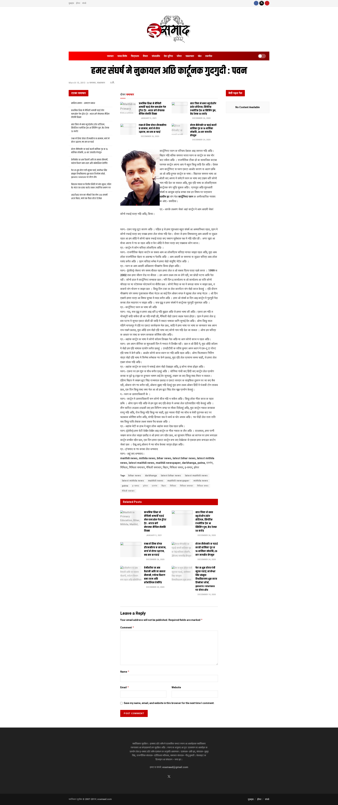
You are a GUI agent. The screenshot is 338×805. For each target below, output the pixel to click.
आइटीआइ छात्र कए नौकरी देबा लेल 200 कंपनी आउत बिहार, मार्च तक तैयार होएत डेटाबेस (89, 196)
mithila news (200, 480)
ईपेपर (78, 3)
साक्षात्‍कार (190, 56)
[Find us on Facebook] (256, 3)
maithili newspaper (178, 480)
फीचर (179, 56)
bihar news (134, 475)
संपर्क (84, 3)
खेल (199, 56)
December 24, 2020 (201, 140)
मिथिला (173, 486)
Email (124, 687)
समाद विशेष (122, 56)
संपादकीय (156, 56)
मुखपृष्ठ (71, 3)
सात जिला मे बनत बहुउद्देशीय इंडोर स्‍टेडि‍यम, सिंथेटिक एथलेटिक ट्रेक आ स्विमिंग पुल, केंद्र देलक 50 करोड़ (203, 109)
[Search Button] (218, 56)
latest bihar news (171, 475)
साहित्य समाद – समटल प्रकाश (83, 103)
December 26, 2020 (201, 118)
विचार (145, 56)
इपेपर (145, 486)
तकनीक (208, 56)
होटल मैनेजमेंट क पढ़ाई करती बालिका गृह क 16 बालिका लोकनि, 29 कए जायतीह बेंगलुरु (203, 130)
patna (125, 486)
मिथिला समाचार (186, 486)
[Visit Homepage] (169, 29)
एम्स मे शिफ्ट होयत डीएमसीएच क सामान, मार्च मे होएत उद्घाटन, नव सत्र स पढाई (152, 128)
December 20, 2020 (155, 587)
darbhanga (151, 475)
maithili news (155, 480)
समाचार (110, 56)
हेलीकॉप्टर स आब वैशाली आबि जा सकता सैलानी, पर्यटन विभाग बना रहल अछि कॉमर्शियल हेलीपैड (154, 575)
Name (124, 671)
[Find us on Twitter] (261, 3)
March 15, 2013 (77, 82)
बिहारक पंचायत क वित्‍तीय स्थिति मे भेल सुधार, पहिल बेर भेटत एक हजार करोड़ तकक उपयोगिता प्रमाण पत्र (91, 186)
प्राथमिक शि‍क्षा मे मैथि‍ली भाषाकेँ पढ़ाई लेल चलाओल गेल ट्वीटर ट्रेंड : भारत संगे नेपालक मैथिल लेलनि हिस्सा (152, 109)
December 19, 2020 (206, 594)
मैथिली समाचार (128, 491)
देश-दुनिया (168, 56)
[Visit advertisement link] (169, 222)
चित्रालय (135, 56)
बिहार (163, 486)
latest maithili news (196, 475)
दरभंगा (154, 486)
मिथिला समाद (202, 486)
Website (176, 687)
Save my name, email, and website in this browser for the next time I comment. (169, 703)
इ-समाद (135, 486)
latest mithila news (133, 480)
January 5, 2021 (148, 118)
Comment (127, 627)
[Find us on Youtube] (267, 3)
